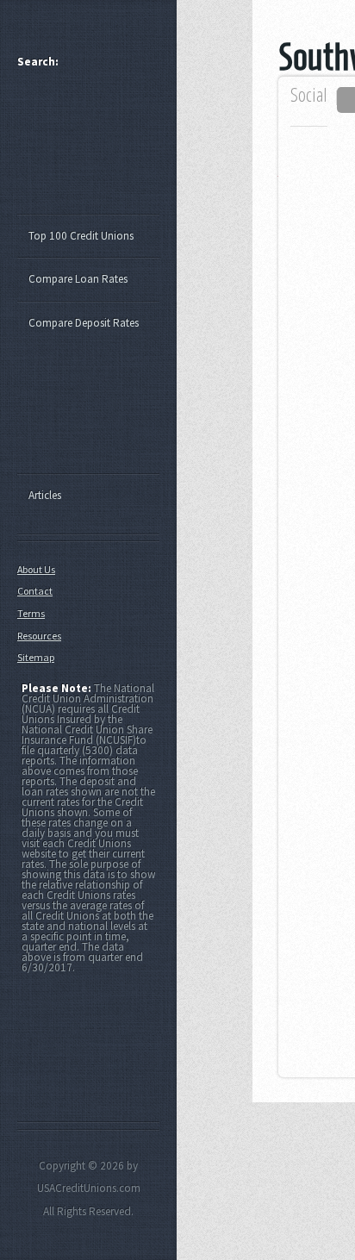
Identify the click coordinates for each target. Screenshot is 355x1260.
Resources (39, 635)
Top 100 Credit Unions (81, 235)
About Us (36, 569)
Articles (44, 495)
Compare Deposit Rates (83, 322)
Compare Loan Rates (78, 278)
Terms (31, 613)
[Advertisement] (96, 149)
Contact (35, 590)
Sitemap (35, 657)
